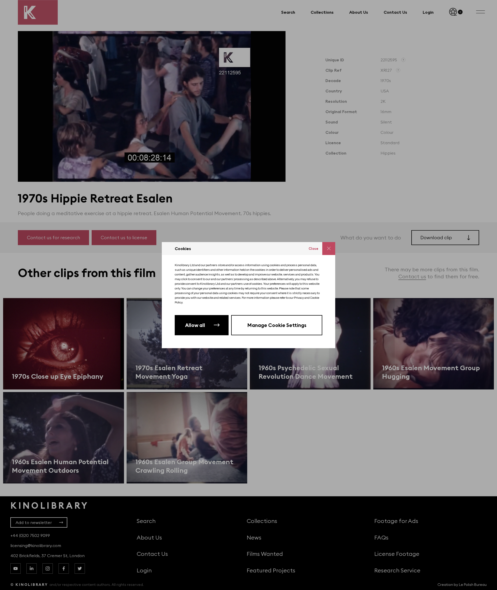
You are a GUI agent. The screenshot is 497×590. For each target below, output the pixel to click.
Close (313, 248)
